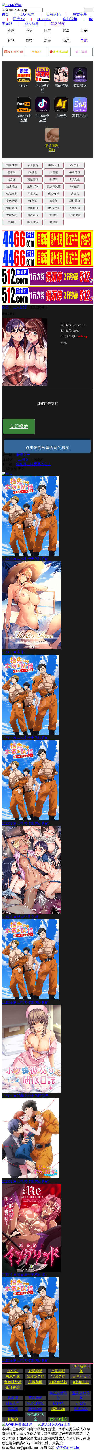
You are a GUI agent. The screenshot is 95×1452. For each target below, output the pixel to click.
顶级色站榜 (58, 1382)
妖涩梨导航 (35, 1376)
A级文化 (75, 179)
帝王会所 (32, 165)
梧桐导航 (74, 200)
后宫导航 (32, 215)
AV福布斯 (11, 193)
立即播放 (19, 426)
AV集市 (74, 165)
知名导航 (58, 24)
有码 (10, 40)
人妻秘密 (74, 207)
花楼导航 (35, 1409)
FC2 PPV (44, 19)
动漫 (65, 40)
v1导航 (32, 200)
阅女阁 (54, 200)
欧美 (47, 40)
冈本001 (33, 193)
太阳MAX (32, 186)
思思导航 (13, 1376)
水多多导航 (60, 52)
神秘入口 (53, 165)
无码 (84, 30)
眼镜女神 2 (38, 307)
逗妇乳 (75, 193)
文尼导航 (58, 1371)
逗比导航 (11, 186)
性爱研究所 (35, 1403)
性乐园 (12, 179)
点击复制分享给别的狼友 (47, 447)
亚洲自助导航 (81, 1395)
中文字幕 (80, 14)
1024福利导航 (81, 1368)
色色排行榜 (13, 1382)
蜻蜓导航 (11, 207)
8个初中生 (81, 1382)
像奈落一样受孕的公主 (33, 464)
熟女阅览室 (54, 186)
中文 (29, 30)
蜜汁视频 (13, 1387)
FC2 (66, 30)
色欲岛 (12, 172)
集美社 (12, 222)
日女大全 (13, 1403)
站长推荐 (11, 165)
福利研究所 (15, 52)
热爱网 (13, 1398)
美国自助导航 (58, 1395)
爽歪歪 (54, 222)
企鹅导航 (35, 1371)
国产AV (19, 19)
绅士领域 (32, 222)
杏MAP (36, 52)
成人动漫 (32, 24)
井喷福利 (11, 215)
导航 (84, 40)
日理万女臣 (81, 1376)
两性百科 (32, 179)
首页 (5, 14)
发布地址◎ (58, 1419)
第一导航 (81, 52)
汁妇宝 (81, 1403)
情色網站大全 (35, 1417)
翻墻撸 (13, 1419)
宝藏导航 (58, 1376)
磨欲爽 (13, 1409)
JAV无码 (27, 14)
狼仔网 (54, 179)
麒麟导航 (32, 207)
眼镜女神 (23, 455)
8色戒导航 (54, 207)
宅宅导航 (81, 1409)
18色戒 (53, 172)
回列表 (23, 459)
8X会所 (74, 186)
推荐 (10, 30)
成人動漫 (20, 307)
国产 (47, 30)
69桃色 (32, 172)
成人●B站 (53, 193)
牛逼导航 (74, 172)
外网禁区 (35, 1382)
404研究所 (74, 215)
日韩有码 (53, 14)
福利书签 (58, 1409)
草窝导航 (35, 1398)
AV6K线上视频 (67, 1448)
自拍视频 (70, 19)
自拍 (29, 40)
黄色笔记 (11, 200)
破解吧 (58, 1403)
